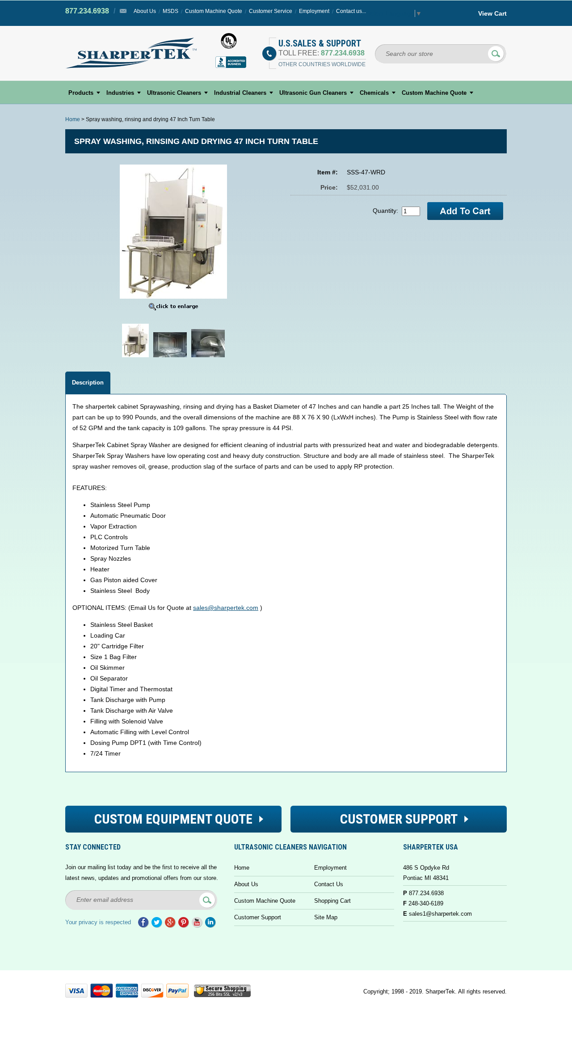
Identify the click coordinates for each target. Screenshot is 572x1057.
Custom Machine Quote (213, 11)
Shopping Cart (332, 901)
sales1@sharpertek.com (440, 913)
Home (72, 119)
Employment (314, 11)
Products (80, 92)
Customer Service (270, 11)
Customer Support (257, 917)
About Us (145, 11)
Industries (120, 92)
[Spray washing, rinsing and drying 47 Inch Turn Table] (135, 357)
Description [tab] (88, 382)
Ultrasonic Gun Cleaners (313, 92)
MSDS (170, 11)
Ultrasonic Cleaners (174, 92)
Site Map (325, 917)
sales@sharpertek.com (225, 607)
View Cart (492, 13)
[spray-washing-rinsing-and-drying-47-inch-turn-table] (170, 357)
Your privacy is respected (98, 922)
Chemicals (374, 92)
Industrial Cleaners (240, 92)
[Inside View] (208, 357)
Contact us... (351, 11)
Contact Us (328, 884)
